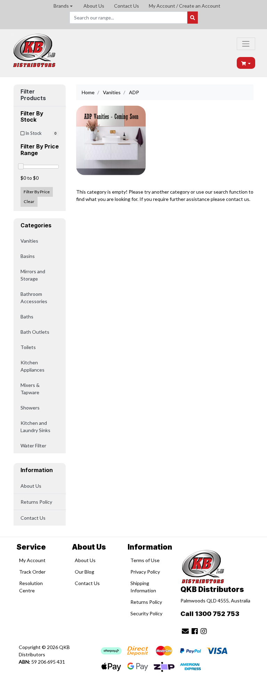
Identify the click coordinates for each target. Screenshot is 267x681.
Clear (29, 201)
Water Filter (33, 445)
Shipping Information (143, 586)
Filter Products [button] (33, 95)
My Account (32, 560)
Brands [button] (61, 6)
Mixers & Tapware (30, 388)
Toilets (28, 347)
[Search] (192, 17)
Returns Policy (36, 502)
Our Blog (84, 572)
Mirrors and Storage (33, 275)
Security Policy (146, 613)
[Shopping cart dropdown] (246, 63)
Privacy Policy (145, 572)
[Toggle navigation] (246, 44)
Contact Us (126, 6)
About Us (93, 6)
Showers (30, 408)
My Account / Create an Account (184, 6)
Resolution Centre (31, 586)
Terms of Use (145, 560)
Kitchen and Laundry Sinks (35, 426)
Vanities (29, 241)
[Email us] (185, 631)
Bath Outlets (35, 332)
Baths (27, 316)
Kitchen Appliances (32, 366)
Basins (28, 256)
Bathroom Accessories (34, 297)
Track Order (32, 572)
